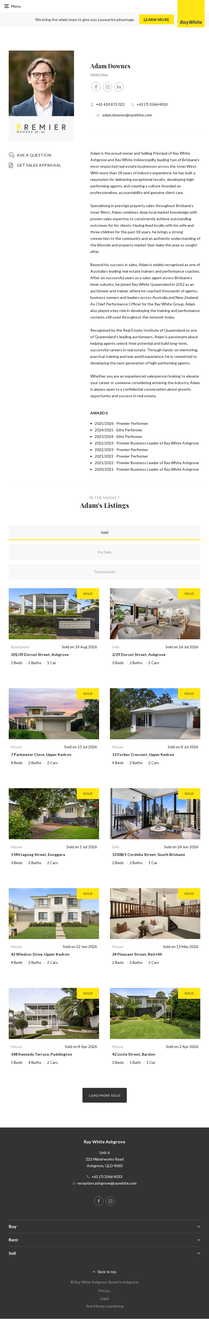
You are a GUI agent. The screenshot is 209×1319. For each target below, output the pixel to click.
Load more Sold (104, 1095)
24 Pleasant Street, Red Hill (137, 954)
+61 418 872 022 (110, 104)
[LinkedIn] (119, 87)
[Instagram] (107, 87)
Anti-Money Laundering (104, 1306)
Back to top (107, 1272)
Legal (104, 1298)
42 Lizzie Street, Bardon (133, 1054)
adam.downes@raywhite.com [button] (127, 115)
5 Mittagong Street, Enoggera (38, 854)
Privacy (104, 1291)
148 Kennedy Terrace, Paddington (41, 1054)
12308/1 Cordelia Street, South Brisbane (148, 854)
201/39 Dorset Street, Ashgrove (40, 654)
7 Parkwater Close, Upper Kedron (41, 754)
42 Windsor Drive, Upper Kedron (40, 954)
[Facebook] (96, 87)
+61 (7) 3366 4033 (152, 104)
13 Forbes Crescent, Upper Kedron (143, 754)
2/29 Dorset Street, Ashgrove (138, 654)
